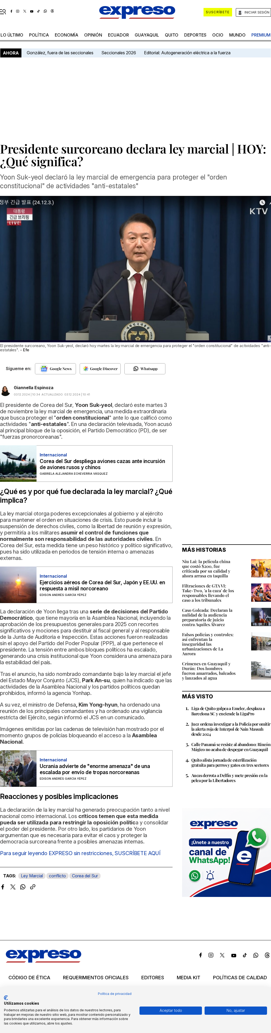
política (39, 35)
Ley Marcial (32, 875)
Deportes (195, 35)
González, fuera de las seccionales (60, 52)
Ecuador (118, 35)
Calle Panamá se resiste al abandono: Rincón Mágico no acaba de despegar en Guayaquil (230, 747)
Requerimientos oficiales (96, 977)
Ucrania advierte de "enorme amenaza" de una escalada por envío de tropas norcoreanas (95, 769)
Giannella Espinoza (33, 387)
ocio (217, 35)
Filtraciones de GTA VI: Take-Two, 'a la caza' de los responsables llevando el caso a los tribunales (208, 593)
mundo (237, 35)
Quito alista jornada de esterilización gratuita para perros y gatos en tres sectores (230, 762)
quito (171, 35)
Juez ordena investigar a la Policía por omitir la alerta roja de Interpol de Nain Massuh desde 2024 (230, 729)
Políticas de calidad (240, 977)
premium (260, 35)
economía (66, 35)
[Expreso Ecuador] (43, 961)
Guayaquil (147, 35)
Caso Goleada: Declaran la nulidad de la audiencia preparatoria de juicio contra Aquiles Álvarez (207, 617)
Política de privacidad (115, 994)
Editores (152, 977)
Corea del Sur (85, 875)
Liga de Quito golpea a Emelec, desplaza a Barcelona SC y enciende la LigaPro (228, 711)
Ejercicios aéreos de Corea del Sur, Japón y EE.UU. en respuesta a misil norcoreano (102, 586)
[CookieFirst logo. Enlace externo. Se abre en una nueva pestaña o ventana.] (6, 997)
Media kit (188, 977)
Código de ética (29, 977)
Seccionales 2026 (118, 52)
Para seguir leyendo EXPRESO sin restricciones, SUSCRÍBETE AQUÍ (80, 853)
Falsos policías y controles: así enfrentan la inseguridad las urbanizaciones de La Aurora (208, 644)
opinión (93, 35)
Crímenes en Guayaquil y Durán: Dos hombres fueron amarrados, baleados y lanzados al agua (209, 671)
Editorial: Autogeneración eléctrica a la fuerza (187, 52)
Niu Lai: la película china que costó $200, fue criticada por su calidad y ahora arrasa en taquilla (206, 568)
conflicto (57, 875)
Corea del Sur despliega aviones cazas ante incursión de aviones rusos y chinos (102, 464)
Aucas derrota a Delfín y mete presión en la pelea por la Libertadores (229, 777)
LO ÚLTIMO (12, 35)
